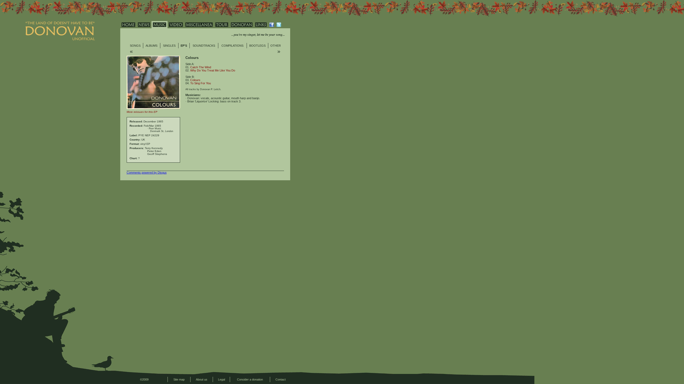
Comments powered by (147, 172)
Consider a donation (250, 379)
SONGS (135, 45)
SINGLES (169, 45)
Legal (221, 379)
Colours (195, 80)
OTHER (275, 45)
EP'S (184, 45)
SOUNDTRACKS (204, 45)
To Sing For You (200, 83)
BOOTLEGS (257, 45)
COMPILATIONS (232, 45)
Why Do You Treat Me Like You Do (212, 70)
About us (201, 379)
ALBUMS (151, 45)
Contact (280, 379)
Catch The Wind (200, 67)
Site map (179, 379)
